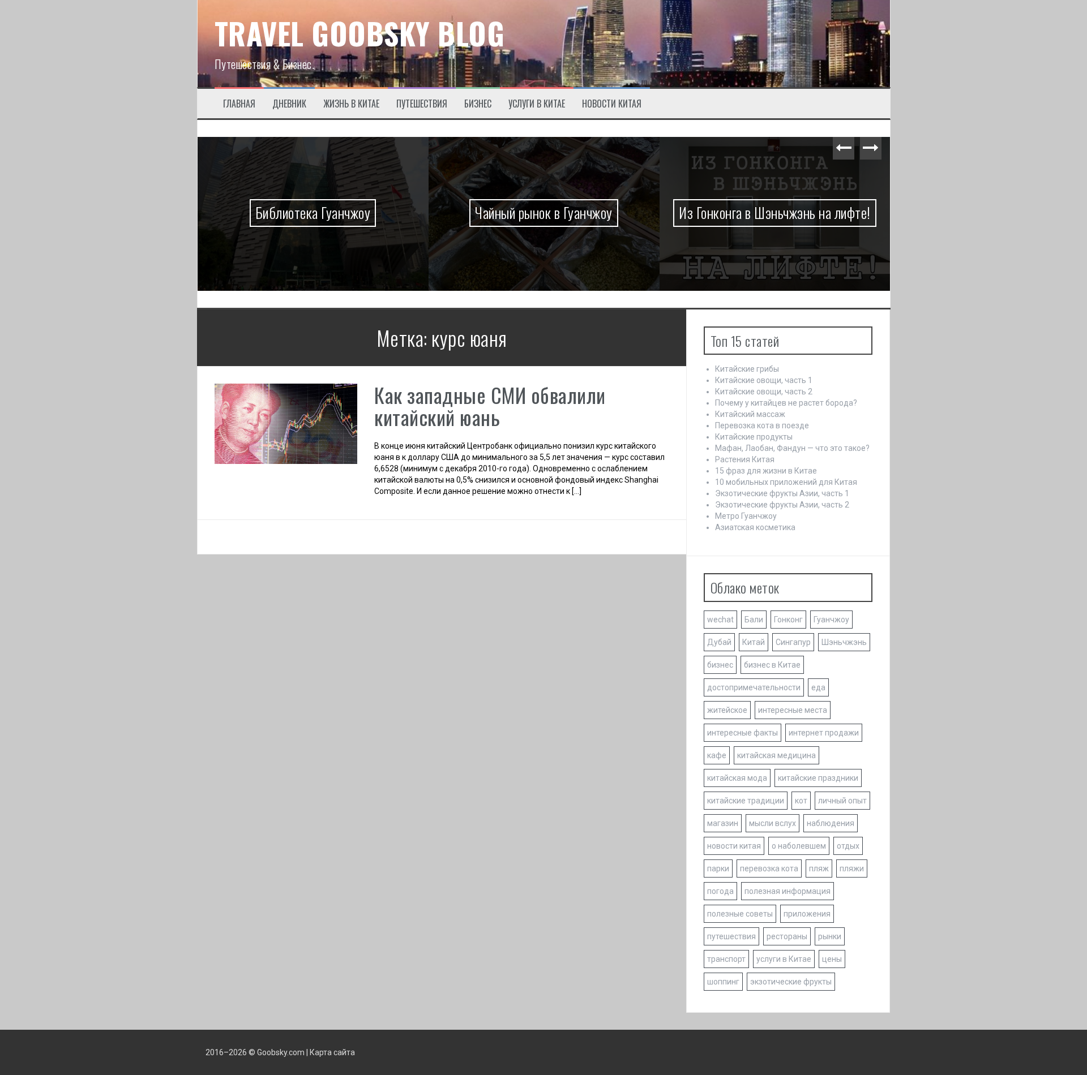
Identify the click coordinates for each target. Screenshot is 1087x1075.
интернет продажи (824, 732)
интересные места (792, 710)
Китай (753, 642)
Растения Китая (744, 459)
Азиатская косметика (755, 527)
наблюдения (830, 823)
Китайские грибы (747, 368)
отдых (848, 845)
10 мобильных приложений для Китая (786, 482)
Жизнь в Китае (351, 103)
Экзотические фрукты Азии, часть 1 (782, 493)
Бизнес (477, 103)
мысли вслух (772, 823)
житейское (727, 710)
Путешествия (421, 103)
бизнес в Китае (772, 664)
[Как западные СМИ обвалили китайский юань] (286, 423)
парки (718, 868)
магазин (722, 823)
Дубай (719, 642)
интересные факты (742, 732)
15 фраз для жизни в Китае (766, 470)
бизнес (720, 664)
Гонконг (788, 619)
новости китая (734, 845)
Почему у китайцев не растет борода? (786, 402)
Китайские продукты (754, 436)
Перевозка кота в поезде (762, 425)
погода (720, 891)
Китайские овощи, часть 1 (763, 380)
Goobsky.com (281, 1052)
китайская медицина (776, 755)
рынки (829, 936)
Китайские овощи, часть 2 (763, 391)
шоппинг (723, 981)
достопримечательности (754, 687)
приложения (807, 913)
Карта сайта (332, 1052)
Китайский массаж (750, 414)
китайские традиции (745, 800)
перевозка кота (769, 868)
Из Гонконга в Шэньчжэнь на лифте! (775, 212)
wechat (720, 619)
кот (801, 800)
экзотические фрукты (791, 981)
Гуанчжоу (831, 619)
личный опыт (842, 800)
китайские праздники (818, 777)
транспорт (726, 959)
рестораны (787, 936)
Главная (239, 103)
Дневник (289, 103)
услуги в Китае (783, 959)
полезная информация (787, 891)
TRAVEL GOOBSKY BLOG (360, 33)
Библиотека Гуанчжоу (313, 212)
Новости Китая (611, 103)
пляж (819, 868)
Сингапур (793, 642)
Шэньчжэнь (844, 642)
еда (818, 687)
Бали (753, 619)
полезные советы (740, 913)
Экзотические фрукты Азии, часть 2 (782, 504)
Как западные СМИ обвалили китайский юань (490, 406)
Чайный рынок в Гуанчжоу (544, 212)
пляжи (852, 868)
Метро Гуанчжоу (746, 516)
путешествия (731, 936)
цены (832, 959)
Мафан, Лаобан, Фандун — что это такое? (792, 448)
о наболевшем (799, 845)
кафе (716, 755)
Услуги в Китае (536, 103)
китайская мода (737, 777)
